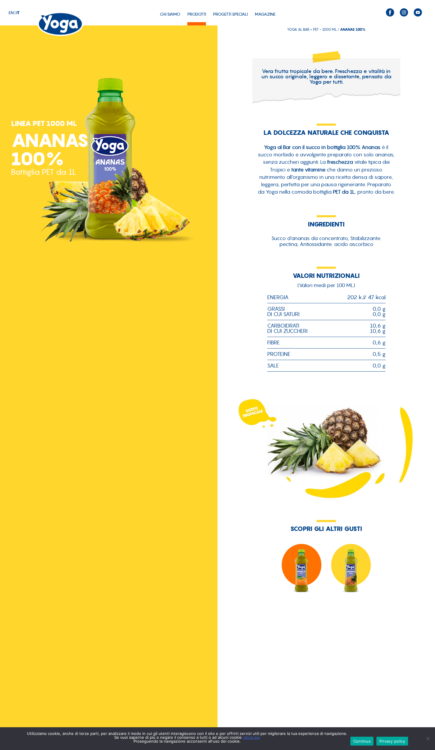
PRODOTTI (196, 14)
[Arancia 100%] (301, 572)
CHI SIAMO (170, 14)
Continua (361, 741)
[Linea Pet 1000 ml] (351, 572)
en (11, 12)
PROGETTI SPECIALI (230, 14)
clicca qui (251, 737)
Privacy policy (392, 741)
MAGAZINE (265, 14)
